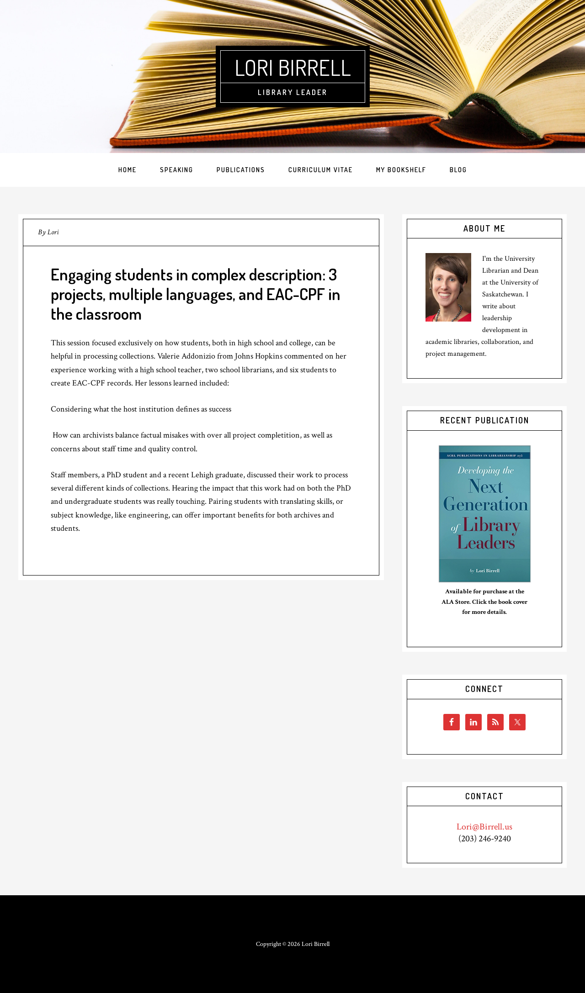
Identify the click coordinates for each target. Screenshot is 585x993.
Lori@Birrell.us (484, 827)
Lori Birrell (292, 67)
